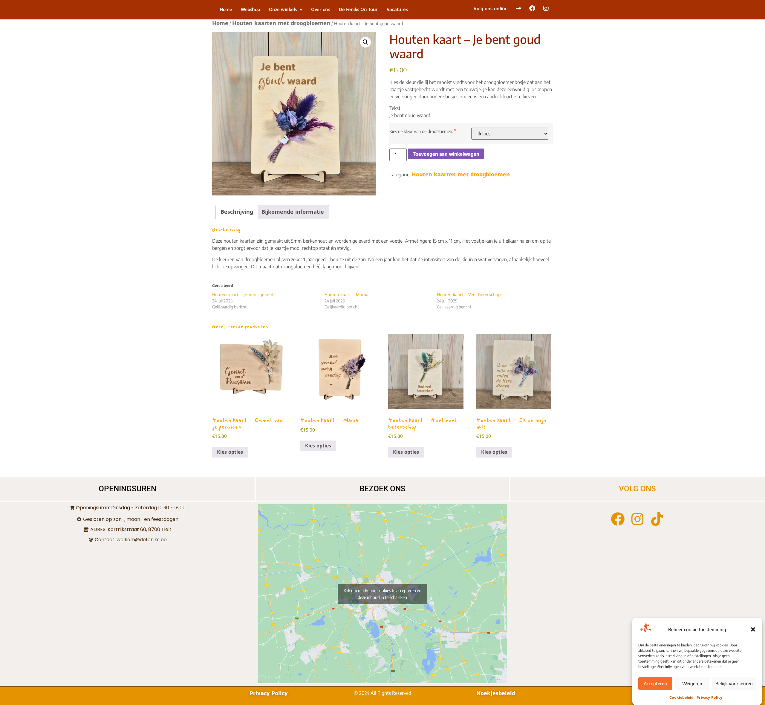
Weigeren (692, 683)
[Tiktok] (657, 519)
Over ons (320, 9)
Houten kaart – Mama (346, 295)
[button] (753, 629)
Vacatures (397, 9)
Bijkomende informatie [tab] (292, 212)
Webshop (250, 9)
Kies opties (230, 452)
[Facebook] (618, 519)
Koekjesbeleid (496, 693)
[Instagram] (637, 519)
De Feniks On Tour (358, 9)
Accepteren (655, 683)
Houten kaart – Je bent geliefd (242, 295)
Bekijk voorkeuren (734, 683)
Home (226, 9)
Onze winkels (283, 9)
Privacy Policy (709, 697)
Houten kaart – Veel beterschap (469, 295)
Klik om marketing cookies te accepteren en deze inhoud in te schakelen (382, 594)
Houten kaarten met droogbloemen (281, 23)
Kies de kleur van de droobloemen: (421, 131)
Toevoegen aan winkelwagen (446, 154)
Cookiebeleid (681, 697)
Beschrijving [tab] (237, 212)
